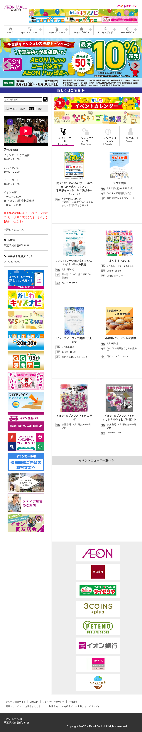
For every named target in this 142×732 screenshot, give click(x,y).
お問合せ (72, 701)
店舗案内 (34, 701)
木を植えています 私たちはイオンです (81, 706)
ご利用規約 (52, 706)
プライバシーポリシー (53, 701)
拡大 (40, 108)
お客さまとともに (34, 706)
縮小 (23, 108)
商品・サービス (13, 706)
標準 (31, 108)
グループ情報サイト (16, 701)
